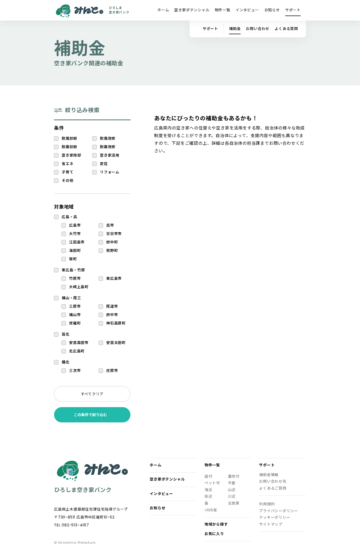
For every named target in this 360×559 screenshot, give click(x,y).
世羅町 (75, 323)
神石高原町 (116, 323)
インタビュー (247, 10)
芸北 (66, 334)
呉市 (110, 225)
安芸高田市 (79, 343)
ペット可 (212, 483)
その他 (67, 180)
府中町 (112, 242)
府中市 (112, 315)
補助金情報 (269, 474)
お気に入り (214, 533)
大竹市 (75, 234)
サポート (293, 10)
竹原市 (75, 278)
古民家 (234, 503)
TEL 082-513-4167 (71, 525)
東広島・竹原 (73, 270)
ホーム (163, 10)
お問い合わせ (257, 28)
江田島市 (77, 242)
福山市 (75, 315)
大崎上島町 (79, 287)
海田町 (75, 250)
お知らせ (272, 10)
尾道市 (112, 306)
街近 (208, 496)
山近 (232, 489)
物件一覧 (222, 10)
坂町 (73, 259)
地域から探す (216, 524)
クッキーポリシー (274, 517)
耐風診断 (69, 138)
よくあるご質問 (272, 488)
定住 (104, 164)
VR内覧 (211, 510)
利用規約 (267, 504)
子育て (67, 172)
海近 (208, 489)
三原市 (75, 306)
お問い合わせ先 (272, 481)
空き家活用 (109, 155)
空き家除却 (71, 155)
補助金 (235, 28)
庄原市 (112, 370)
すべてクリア (92, 394)
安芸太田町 (116, 343)
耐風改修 (107, 138)
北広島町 (77, 351)
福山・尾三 (71, 298)
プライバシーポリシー (278, 510)
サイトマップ (271, 524)
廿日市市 (114, 234)
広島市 (75, 225)
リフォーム (109, 172)
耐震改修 (107, 147)
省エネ (67, 164)
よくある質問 (286, 28)
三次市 (75, 370)
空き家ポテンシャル (191, 10)
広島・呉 (69, 217)
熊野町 (112, 250)
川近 (232, 496)
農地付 (234, 476)
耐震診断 (69, 147)
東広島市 (114, 278)
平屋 (232, 483)
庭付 (208, 476)
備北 (66, 362)
